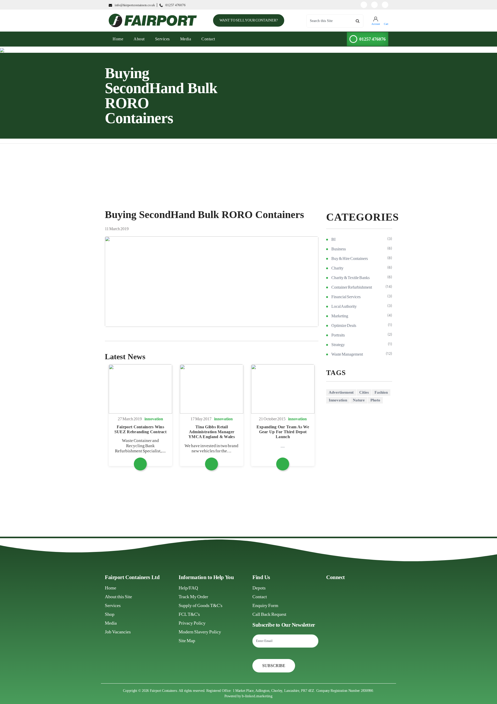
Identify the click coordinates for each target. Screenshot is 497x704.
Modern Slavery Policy (200, 631)
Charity (337, 268)
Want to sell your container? (249, 20)
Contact (208, 39)
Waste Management (347, 354)
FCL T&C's (189, 614)
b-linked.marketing (257, 696)
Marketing (339, 316)
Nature (359, 400)
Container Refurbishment (351, 287)
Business (338, 249)
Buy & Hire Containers (349, 258)
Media (185, 39)
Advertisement (341, 392)
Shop (109, 614)
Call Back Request (269, 614)
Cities (364, 392)
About (139, 39)
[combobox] (334, 21)
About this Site (118, 596)
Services (162, 39)
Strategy (338, 344)
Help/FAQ (188, 587)
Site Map (187, 640)
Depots (259, 587)
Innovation (338, 400)
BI (333, 239)
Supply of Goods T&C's (200, 605)
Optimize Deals (343, 325)
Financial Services (346, 297)
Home (110, 587)
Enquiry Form (265, 605)
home (120, 38)
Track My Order (193, 596)
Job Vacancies (118, 631)
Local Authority (344, 306)
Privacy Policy (192, 623)
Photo (375, 400)
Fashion (381, 392)
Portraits (338, 335)
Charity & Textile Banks (350, 277)
